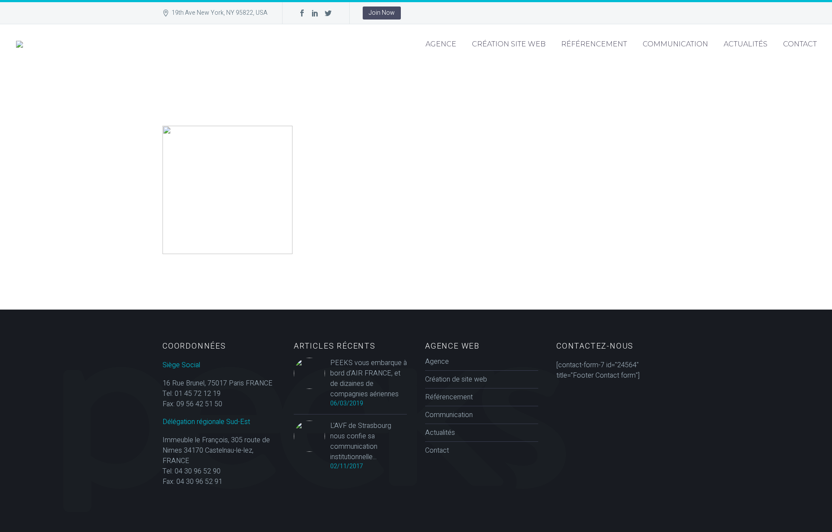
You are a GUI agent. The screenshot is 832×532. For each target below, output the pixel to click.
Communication (675, 44)
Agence (441, 44)
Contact (800, 44)
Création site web (509, 44)
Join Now (382, 12)
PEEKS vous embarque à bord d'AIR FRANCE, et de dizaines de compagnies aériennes (368, 378)
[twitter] (328, 13)
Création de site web (456, 379)
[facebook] (302, 13)
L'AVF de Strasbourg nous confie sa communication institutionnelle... (360, 441)
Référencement (594, 44)
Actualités (745, 44)
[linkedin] (315, 13)
